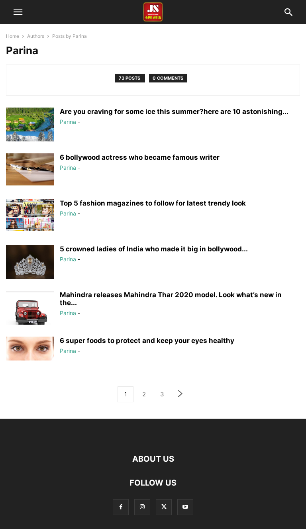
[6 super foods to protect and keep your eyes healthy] (30, 349)
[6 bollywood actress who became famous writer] (30, 169)
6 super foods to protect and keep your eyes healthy (147, 341)
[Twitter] (164, 507)
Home (12, 36)
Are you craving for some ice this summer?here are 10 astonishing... (174, 112)
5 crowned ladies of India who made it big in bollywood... (154, 249)
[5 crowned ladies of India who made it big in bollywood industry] (30, 264)
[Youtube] (185, 507)
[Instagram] (142, 507)
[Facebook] (121, 507)
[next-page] (180, 394)
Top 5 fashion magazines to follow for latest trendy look (153, 203)
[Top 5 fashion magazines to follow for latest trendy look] (30, 215)
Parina (68, 121)
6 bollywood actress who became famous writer (140, 157)
